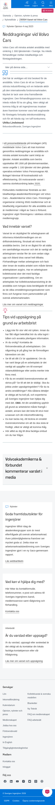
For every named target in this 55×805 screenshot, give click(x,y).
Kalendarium (9, 705)
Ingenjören (8, 737)
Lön (4, 694)
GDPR (6, 801)
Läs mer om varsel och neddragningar (23, 304)
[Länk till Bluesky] (30, 781)
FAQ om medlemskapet (39, 714)
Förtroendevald (10, 731)
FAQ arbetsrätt (34, 720)
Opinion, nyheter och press (12, 712)
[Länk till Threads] (36, 781)
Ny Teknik (32, 709)
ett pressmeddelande (15, 143)
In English (7, 742)
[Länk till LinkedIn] (11, 781)
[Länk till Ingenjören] (42, 781)
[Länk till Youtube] (18, 781)
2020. (37, 183)
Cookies (16, 801)
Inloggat (6, 767)
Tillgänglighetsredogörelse (15, 748)
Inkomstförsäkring (11, 699)
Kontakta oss (9, 761)
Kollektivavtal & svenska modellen (39, 696)
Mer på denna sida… (16, 67)
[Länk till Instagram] (24, 781)
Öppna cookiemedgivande (34, 801)
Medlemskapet (10, 720)
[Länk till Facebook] (5, 781)
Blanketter (32, 703)
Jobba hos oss (9, 725)
